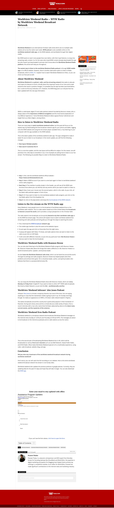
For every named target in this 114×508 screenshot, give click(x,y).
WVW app (23, 371)
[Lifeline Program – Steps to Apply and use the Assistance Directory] (79, 12)
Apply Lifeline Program (66, 8)
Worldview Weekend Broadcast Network (39, 447)
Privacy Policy (56, 506)
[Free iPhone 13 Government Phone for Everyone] (16, 12)
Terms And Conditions (47, 506)
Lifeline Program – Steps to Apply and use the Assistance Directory (89, 13)
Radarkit (90, 506)
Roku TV (32, 72)
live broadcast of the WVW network (59, 200)
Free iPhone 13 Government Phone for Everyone (25, 13)
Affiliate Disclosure (36, 506)
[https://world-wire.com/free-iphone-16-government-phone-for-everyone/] (87, 59)
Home (34, 8)
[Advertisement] (47, 38)
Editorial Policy (20, 506)
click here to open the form (56, 438)
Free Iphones (52, 8)
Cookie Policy (64, 506)
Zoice (86, 506)
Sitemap (95, 506)
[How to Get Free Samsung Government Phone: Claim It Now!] (58, 12)
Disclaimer (28, 506)
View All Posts (72, 451)
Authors (70, 506)
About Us (81, 506)
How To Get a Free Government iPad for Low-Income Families (47, 13)
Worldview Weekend (26, 447)
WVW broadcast (36, 224)
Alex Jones (27, 293)
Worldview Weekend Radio (54, 447)
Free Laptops (42, 8)
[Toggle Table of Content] (33, 443)
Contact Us (75, 506)
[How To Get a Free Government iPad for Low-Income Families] (37, 12)
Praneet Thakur (22, 27)
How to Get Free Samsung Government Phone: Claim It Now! (68, 13)
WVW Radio (63, 447)
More (76, 8)
